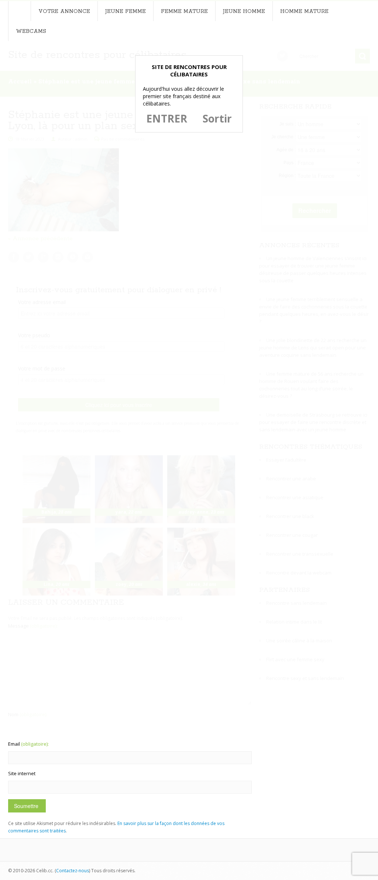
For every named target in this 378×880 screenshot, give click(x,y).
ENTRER (166, 118)
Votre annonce (64, 11)
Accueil (19, 11)
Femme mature (184, 11)
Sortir (217, 118)
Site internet (21, 773)
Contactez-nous (72, 870)
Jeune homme (244, 11)
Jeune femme (125, 11)
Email (28, 744)
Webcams (31, 31)
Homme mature (304, 11)
